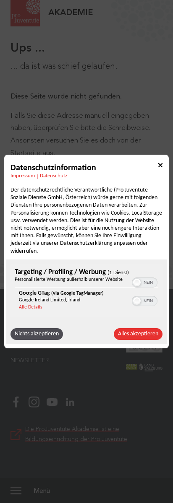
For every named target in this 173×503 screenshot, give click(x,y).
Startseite (25, 153)
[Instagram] (34, 401)
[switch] (144, 282)
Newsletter (29, 361)
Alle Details (30, 307)
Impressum (22, 176)
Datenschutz (53, 176)
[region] (86, 291)
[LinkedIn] (70, 401)
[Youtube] (52, 401)
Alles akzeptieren (138, 334)
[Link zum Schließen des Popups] (160, 166)
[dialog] (86, 251)
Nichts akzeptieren (37, 334)
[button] (137, 282)
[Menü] (15, 490)
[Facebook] (15, 401)
